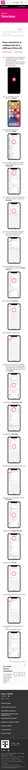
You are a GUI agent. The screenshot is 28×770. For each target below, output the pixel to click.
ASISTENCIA (4, 6)
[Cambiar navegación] (22, 6)
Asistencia (4, 13)
